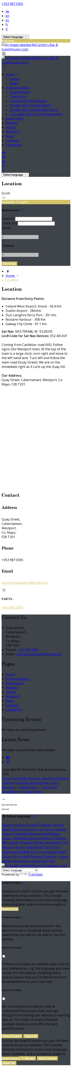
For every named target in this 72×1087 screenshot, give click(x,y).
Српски (62, 856)
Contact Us (14, 145)
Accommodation (18, 87)
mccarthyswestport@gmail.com (25, 583)
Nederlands (33, 847)
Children (8, 245)
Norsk (19, 847)
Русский (23, 856)
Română (36, 856)
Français (45, 825)
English (20, 825)
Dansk (6, 829)
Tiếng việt (9, 856)
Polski (61, 852)
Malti (17, 838)
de (7, 11)
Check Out (9, 223)
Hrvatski (26, 842)
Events (15, 79)
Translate (35, 874)
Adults (6, 228)
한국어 (35, 852)
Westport (13, 131)
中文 (51, 861)
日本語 (24, 852)
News (14, 83)
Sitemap (8, 787)
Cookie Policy (27, 787)
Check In (8, 218)
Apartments (14, 118)
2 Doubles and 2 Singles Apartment (36, 114)
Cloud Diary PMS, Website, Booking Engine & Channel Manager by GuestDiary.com (35, 780)
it (7, 29)
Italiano (58, 825)
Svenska (50, 856)
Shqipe (7, 861)
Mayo (10, 136)
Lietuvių (8, 834)
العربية (39, 829)
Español (33, 825)
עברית (64, 842)
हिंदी (4, 842)
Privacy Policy (31, 791)
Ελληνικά (19, 829)
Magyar (13, 842)
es (7, 20)
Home (10, 74)
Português (49, 852)
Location (12, 140)
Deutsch (8, 825)
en (7, 16)
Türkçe (48, 847)
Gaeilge (60, 829)
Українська (10, 852)
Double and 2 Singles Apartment (34, 109)
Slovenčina (39, 861)
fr (7, 24)
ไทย (57, 847)
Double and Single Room (28, 101)
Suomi (49, 829)
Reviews (12, 123)
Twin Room (18, 96)
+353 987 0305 (12, 4)
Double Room (20, 92)
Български (30, 838)
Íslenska (8, 847)
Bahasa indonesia (46, 842)
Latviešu (20, 834)
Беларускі (46, 838)
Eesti (30, 829)
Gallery (11, 127)
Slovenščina (21, 861)
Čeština (60, 838)
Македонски (37, 834)
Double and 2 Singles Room (30, 105)
